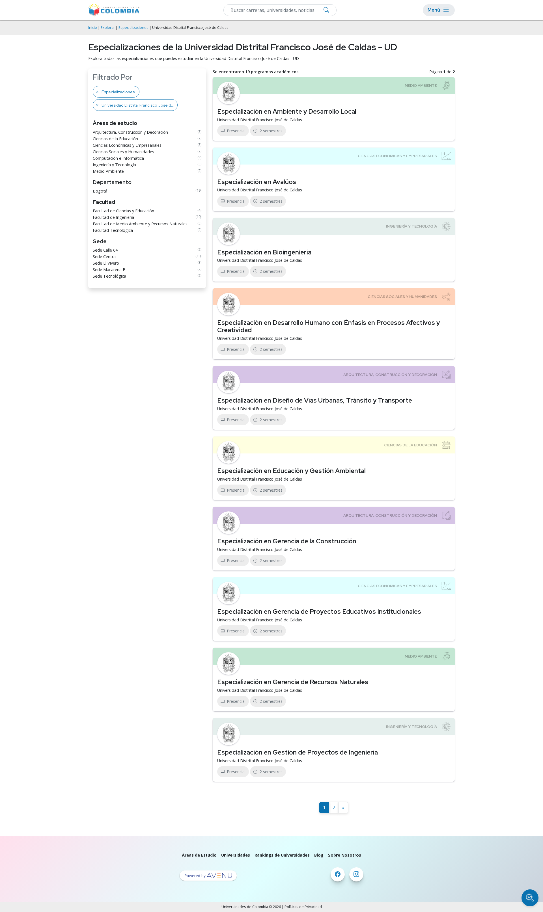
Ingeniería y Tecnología (114, 164)
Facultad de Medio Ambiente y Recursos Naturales (140, 223)
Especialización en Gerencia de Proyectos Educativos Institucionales (319, 611)
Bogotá (100, 191)
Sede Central (105, 256)
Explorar (108, 27)
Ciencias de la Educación (115, 138)
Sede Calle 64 (105, 250)
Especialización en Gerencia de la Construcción (286, 541)
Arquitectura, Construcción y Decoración (130, 132)
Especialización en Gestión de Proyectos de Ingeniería (297, 752)
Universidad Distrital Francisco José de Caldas (259, 119)
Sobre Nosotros (344, 855)
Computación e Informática (118, 158)
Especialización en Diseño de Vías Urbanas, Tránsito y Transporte (314, 400)
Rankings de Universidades (282, 855)
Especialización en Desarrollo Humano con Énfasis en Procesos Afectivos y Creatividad (328, 326)
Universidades (235, 855)
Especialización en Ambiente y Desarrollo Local (286, 111)
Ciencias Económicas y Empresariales (127, 145)
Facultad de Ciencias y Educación (123, 210)
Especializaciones (133, 27)
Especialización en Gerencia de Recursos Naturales (292, 682)
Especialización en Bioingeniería (264, 252)
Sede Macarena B (109, 269)
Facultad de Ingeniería (113, 217)
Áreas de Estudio (199, 855)
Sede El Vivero (106, 263)
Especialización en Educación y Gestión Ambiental (291, 470)
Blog (319, 855)
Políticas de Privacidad (303, 906)
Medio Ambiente (108, 171)
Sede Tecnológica (109, 276)
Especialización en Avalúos (256, 182)
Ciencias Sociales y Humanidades (123, 151)
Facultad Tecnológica (113, 230)
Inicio (92, 27)
